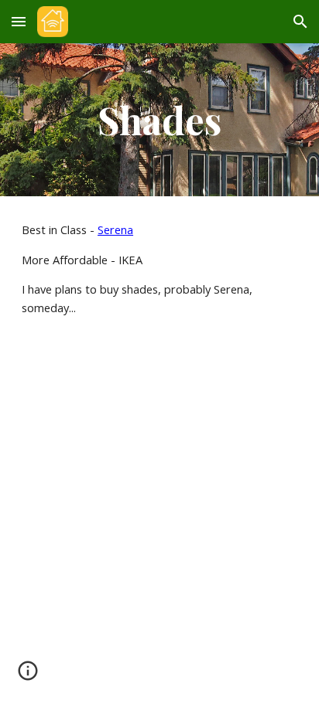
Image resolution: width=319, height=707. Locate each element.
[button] (18, 21)
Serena (115, 229)
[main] (159, 119)
